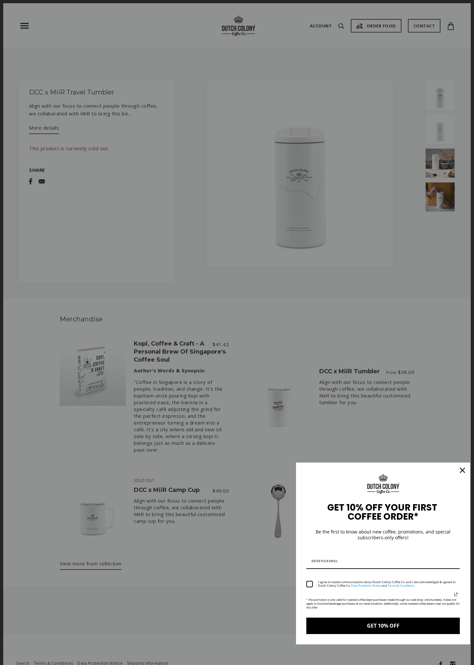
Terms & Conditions (401, 585)
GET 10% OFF (383, 625)
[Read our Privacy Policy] (456, 594)
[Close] (462, 470)
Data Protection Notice (366, 585)
